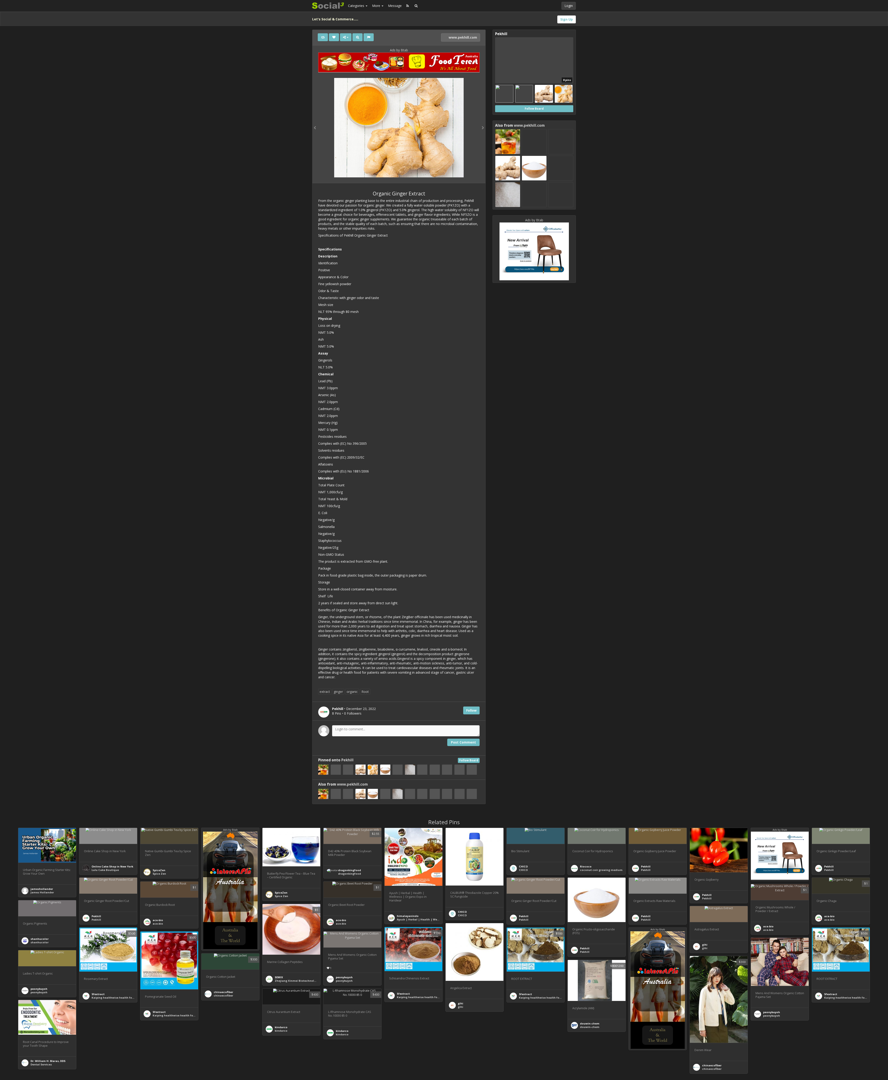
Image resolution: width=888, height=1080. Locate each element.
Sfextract (403, 993)
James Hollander (42, 892)
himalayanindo (408, 916)
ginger (338, 691)
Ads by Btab (399, 50)
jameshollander (42, 889)
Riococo (586, 866)
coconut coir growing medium (601, 870)
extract (325, 691)
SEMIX (279, 977)
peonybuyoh (344, 977)
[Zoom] (357, 37)
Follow (471, 710)
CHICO (462, 911)
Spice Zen (159, 873)
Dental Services (41, 1064)
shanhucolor (40, 939)
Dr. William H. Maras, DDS (48, 1061)
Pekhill (347, 760)
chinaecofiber (223, 992)
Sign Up (566, 19)
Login (568, 5)
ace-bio (829, 916)
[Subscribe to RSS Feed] (407, 6)
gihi (704, 944)
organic (352, 691)
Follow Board (468, 760)
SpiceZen (159, 870)
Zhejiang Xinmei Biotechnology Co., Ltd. (302, 980)
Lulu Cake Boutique (105, 870)
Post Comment (463, 742)
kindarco (342, 1031)
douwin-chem (589, 1023)
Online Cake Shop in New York (112, 866)
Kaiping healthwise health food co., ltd (424, 997)
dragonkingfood (349, 870)
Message (395, 5)
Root (365, 691)
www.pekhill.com (462, 37)
